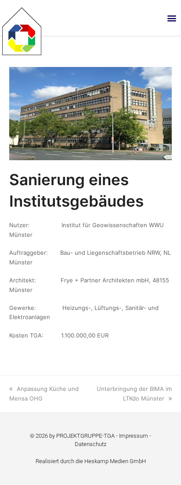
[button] (171, 18)
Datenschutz (90, 444)
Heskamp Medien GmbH (115, 461)
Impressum (133, 435)
